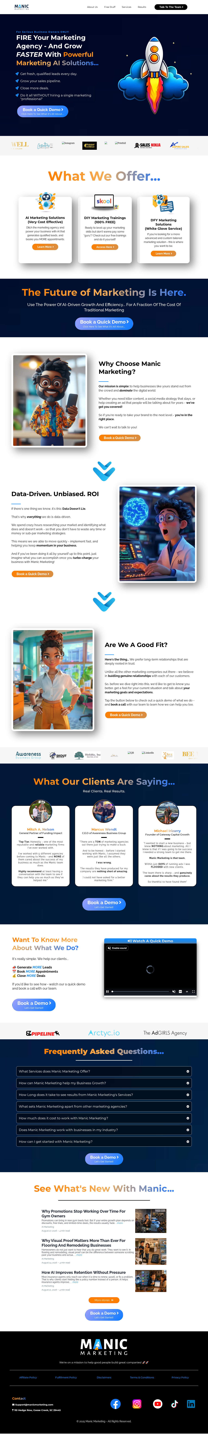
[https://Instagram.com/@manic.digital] (137, 1403)
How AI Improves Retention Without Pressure (84, 1272)
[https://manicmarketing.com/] (21, 7)
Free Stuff (109, 7)
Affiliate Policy (28, 1377)
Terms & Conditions (142, 1377)
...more (119, 1223)
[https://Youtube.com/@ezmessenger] (157, 1403)
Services (126, 7)
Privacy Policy (180, 1377)
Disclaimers (104, 1377)
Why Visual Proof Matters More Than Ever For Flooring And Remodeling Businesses (83, 1243)
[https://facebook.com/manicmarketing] (115, 1403)
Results (142, 7)
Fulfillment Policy (66, 1377)
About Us (92, 7)
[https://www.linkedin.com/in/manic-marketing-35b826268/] (191, 1403)
